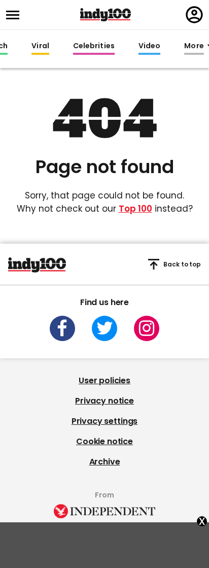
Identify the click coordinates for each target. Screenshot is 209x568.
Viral (40, 46)
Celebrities (94, 46)
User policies (104, 380)
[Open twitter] (104, 328)
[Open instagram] (146, 328)
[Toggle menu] (15, 15)
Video (149, 46)
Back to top (182, 264)
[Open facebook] (62, 328)
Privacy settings (104, 421)
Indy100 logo (105, 14)
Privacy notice (104, 401)
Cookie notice (104, 441)
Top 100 (135, 209)
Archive (104, 461)
